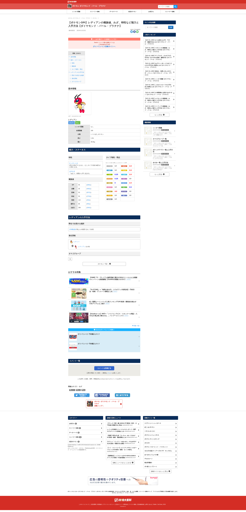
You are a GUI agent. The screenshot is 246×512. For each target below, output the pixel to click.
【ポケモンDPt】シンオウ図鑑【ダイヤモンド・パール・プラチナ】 (158, 80)
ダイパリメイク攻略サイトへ (104, 46)
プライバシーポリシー (108, 504)
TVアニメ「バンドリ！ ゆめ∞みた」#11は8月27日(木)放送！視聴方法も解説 (121, 442)
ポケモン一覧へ (103, 264)
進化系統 (74, 78)
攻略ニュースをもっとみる (122, 463)
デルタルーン (149, 458)
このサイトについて (84, 504)
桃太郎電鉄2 (148, 462)
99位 (88, 204)
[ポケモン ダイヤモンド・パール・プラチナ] (95, 8)
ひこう (71, 122)
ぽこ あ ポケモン (150, 427)
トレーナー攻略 (170, 11)
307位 (89, 192)
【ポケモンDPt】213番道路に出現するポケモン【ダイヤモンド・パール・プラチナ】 (158, 93)
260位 (89, 207)
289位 (89, 185)
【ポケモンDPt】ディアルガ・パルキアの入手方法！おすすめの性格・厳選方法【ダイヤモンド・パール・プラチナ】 (158, 57)
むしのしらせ (73, 163)
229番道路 (72, 229)
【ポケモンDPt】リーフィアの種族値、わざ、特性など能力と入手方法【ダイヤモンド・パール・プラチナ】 (157, 108)
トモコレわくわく (150, 431)
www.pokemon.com (76, 116)
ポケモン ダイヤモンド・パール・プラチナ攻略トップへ (106, 404)
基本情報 (73, 57)
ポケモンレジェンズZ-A (152, 435)
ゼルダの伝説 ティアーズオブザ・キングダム (158, 451)
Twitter (154, 504)
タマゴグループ (76, 81)
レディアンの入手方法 (77, 72)
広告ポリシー (119, 504)
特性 (72, 63)
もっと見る (158, 115)
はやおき (72, 171)
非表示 (78, 53)
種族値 (73, 66)
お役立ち (151, 11)
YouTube (159, 504)
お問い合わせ (148, 504)
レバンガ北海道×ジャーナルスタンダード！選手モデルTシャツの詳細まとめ (121, 430)
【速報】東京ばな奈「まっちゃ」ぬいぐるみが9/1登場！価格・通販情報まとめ (122, 436)
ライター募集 (132, 504)
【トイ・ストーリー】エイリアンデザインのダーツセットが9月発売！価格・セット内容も (122, 449)
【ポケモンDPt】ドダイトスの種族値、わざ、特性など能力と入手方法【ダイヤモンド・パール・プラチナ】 (157, 49)
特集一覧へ (136, 325)
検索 (175, 6)
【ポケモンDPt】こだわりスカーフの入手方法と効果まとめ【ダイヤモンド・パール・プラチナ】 (158, 86)
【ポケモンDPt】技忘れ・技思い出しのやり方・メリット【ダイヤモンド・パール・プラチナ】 (158, 73)
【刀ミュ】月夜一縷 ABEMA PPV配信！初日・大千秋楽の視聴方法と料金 (122, 424)
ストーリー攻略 (95, 11)
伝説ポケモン (132, 11)
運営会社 (125, 504)
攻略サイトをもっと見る (159, 471)
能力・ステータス (75, 60)
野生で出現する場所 (77, 75)
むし (77, 122)
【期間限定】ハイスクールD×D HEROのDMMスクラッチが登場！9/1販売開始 (121, 456)
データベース (114, 11)
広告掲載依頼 (140, 504)
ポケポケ (147, 443)
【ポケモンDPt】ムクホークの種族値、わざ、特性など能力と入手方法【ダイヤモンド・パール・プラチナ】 (157, 100)
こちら (109, 373)
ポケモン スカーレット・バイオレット (156, 447)
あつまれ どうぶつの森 (151, 454)
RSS (164, 504)
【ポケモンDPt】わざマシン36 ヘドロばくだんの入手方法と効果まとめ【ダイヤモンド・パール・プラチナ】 (158, 65)
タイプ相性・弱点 (77, 69)
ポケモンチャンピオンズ (152, 439)
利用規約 (99, 504)
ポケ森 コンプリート (151, 466)
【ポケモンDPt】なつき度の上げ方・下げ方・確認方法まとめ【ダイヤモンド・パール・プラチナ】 (157, 42)
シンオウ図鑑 (76, 11)
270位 (89, 196)
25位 (88, 200)
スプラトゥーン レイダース (153, 423)
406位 (89, 188)
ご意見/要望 (93, 504)
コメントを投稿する (104, 368)
